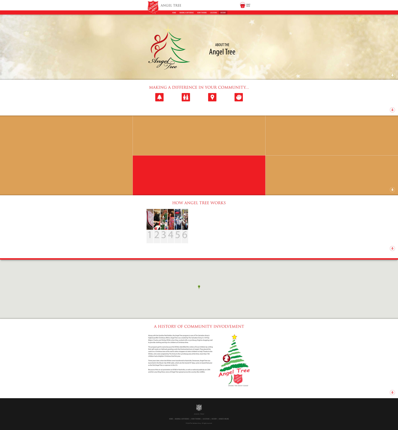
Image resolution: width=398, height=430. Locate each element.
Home (171, 418)
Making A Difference (187, 12)
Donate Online (224, 418)
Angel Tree (199, 414)
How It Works (196, 418)
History (214, 418)
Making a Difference (182, 418)
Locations (206, 418)
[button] (199, 287)
